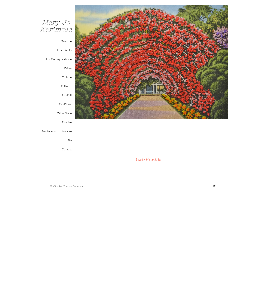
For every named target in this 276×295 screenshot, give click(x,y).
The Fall (67, 95)
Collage (67, 77)
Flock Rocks (64, 50)
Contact (67, 149)
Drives (68, 68)
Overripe (66, 41)
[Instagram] (214, 186)
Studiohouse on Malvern (57, 131)
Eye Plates (65, 104)
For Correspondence (59, 59)
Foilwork (66, 86)
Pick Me (67, 122)
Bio (70, 140)
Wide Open (64, 113)
